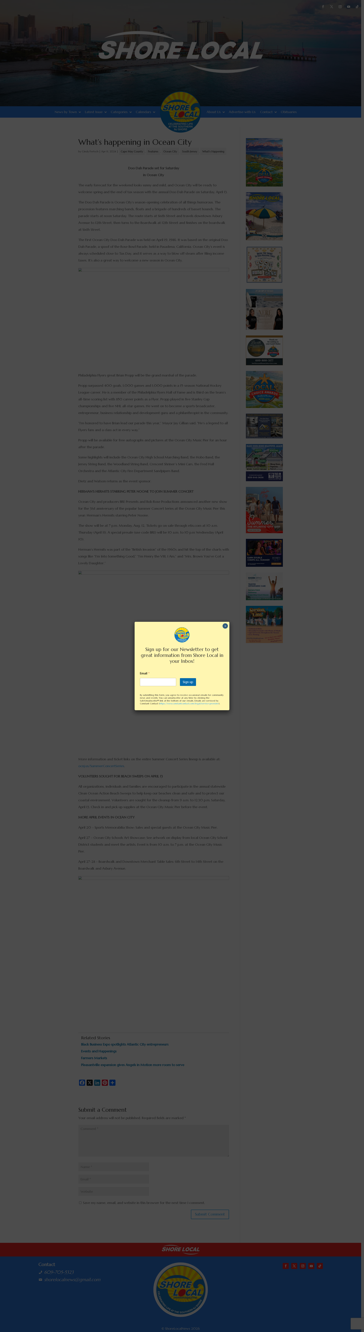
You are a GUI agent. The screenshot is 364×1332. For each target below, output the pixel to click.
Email (145, 673)
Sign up (188, 682)
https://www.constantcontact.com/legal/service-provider (189, 703)
